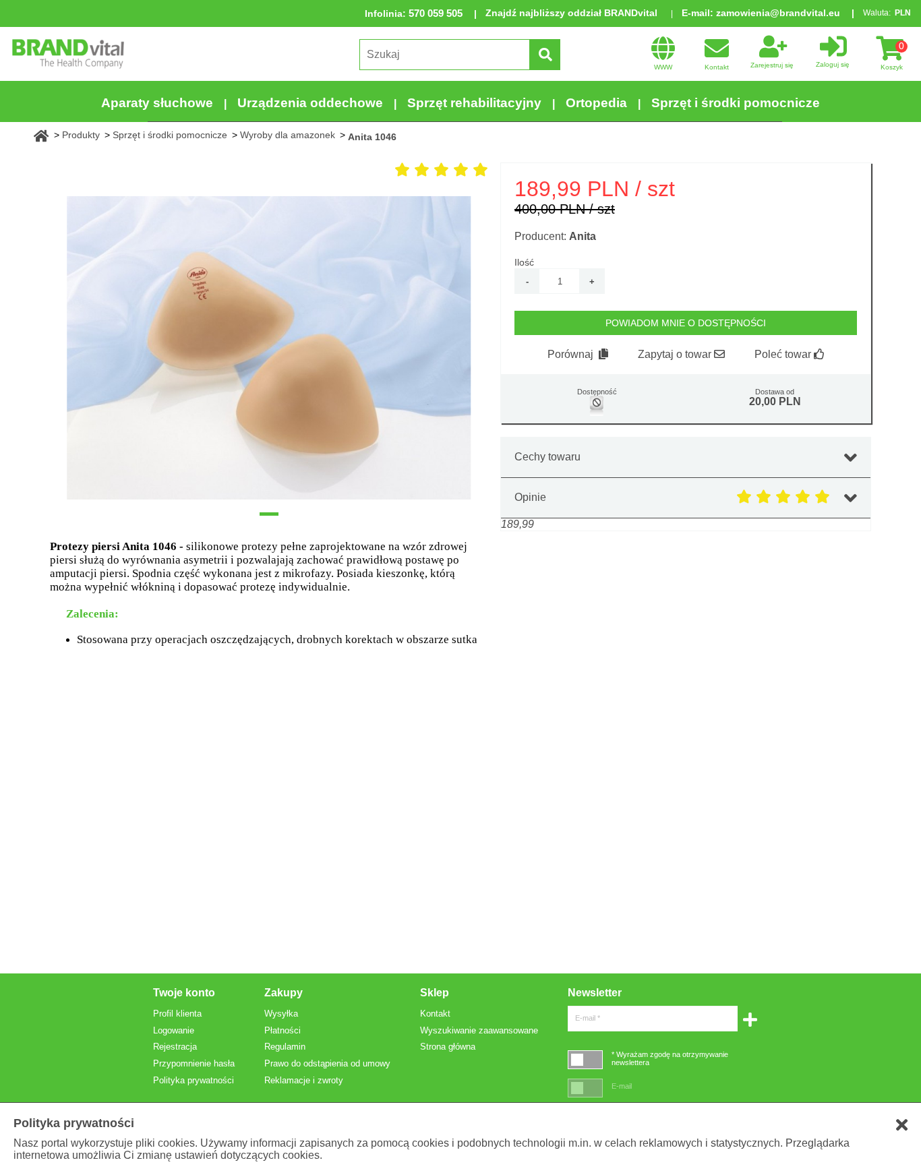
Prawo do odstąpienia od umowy (327, 1063)
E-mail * (587, 1018)
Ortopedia (596, 103)
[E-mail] (585, 1088)
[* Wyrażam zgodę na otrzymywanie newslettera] (585, 1059)
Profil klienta (177, 1013)
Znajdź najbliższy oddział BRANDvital (571, 12)
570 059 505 (436, 13)
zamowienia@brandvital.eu (778, 12)
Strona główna (447, 1047)
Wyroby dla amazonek (287, 134)
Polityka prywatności (193, 1080)
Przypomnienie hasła (194, 1063)
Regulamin (284, 1047)
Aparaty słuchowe (157, 103)
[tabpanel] (269, 348)
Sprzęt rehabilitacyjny (474, 103)
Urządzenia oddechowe (310, 103)
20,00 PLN (775, 401)
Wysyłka (281, 1013)
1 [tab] (269, 514)
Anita (582, 236)
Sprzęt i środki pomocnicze (735, 103)
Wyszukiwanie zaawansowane (479, 1030)
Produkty (81, 134)
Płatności (282, 1030)
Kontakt (435, 1013)
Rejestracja (175, 1047)
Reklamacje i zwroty (303, 1080)
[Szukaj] (544, 54)
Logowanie (173, 1030)
